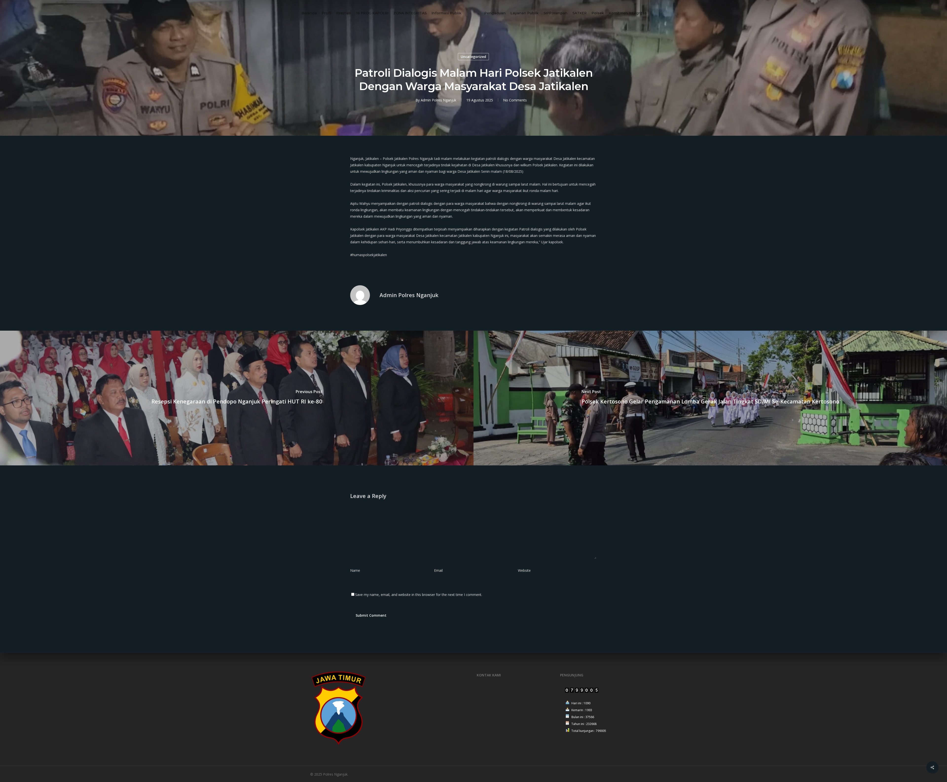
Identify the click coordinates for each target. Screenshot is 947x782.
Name (356, 570)
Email (440, 570)
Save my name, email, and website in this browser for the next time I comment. (418, 594)
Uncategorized (473, 56)
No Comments (515, 100)
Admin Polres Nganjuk (438, 100)
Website (524, 570)
